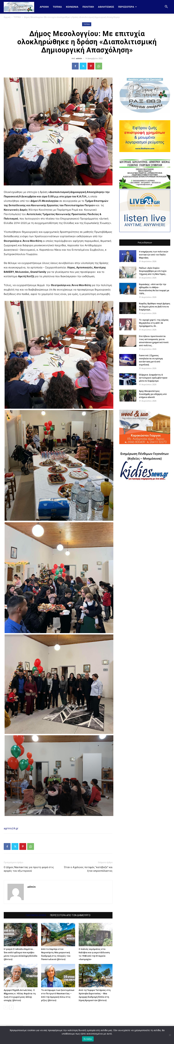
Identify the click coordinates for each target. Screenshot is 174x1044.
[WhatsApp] (98, 66)
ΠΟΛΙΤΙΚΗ (88, 6)
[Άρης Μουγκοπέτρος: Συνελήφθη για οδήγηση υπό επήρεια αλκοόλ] (127, 396)
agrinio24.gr (11, 828)
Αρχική (44, 6)
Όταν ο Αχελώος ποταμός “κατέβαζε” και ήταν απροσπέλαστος (88, 869)
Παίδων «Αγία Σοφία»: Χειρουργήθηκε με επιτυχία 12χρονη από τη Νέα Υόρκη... (153, 271)
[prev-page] (6, 1007)
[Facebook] (75, 66)
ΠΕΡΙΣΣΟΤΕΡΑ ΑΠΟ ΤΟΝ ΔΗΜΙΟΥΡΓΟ (70, 915)
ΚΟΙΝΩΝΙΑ (72, 6)
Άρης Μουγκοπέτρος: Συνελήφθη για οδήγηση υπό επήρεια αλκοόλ (153, 394)
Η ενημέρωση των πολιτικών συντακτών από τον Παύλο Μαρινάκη (153, 254)
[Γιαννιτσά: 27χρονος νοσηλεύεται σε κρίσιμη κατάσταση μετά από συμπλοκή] (127, 360)
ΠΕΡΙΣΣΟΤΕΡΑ (126, 6)
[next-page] (11, 1007)
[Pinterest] (91, 66)
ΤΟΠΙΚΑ (57, 6)
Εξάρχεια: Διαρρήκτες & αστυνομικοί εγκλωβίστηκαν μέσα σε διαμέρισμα (153, 378)
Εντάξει (88, 1039)
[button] (166, 7)
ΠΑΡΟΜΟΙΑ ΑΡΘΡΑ (36, 915)
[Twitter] (83, 66)
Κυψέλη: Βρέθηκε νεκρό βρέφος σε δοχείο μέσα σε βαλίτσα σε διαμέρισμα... (154, 306)
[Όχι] (169, 1035)
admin (79, 58)
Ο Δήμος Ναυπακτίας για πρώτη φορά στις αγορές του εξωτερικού (29, 869)
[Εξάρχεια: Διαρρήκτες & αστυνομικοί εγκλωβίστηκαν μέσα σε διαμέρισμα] (127, 379)
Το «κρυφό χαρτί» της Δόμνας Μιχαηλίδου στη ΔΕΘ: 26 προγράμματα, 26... (154, 323)
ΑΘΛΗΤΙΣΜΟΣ (106, 6)
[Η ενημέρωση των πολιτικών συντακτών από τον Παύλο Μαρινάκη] (127, 256)
